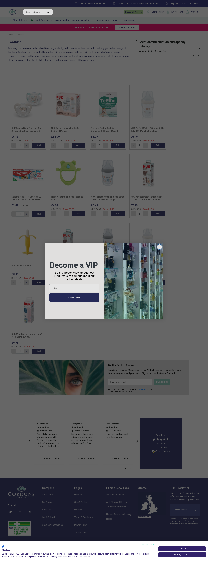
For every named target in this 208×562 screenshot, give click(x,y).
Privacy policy (148, 544)
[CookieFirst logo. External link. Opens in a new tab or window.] (3, 546)
